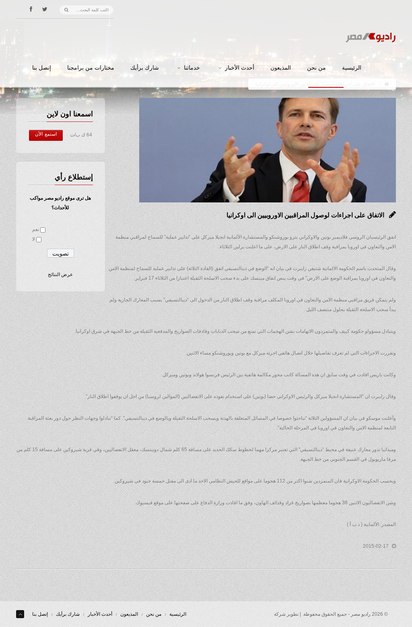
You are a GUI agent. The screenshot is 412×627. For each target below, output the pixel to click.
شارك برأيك (144, 68)
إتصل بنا (41, 68)
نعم (35, 229)
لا (33, 239)
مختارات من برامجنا (90, 68)
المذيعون (280, 68)
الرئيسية (351, 68)
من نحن (316, 68)
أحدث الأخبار (239, 68)
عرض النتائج (60, 274)
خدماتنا (192, 68)
